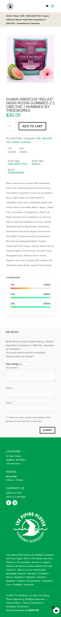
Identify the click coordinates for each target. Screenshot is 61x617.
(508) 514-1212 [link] (14, 487)
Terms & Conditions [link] (32, 597)
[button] (52, 8)
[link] (10, 6)
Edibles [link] (16, 142)
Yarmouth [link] (28, 579)
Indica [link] (36, 164)
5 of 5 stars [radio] (22, 367)
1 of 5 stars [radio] (7, 367)
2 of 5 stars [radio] (11, 367)
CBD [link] (22, 15)
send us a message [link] (15, 491)
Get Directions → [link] (14, 458)
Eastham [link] (49, 549)
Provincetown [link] (23, 556)
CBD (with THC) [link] (33, 15)
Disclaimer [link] (11, 601)
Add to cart (32, 126)
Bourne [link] (22, 568)
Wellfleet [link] (39, 549)
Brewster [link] (32, 568)
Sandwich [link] (47, 575)
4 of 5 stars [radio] (18, 367)
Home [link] (9, 15)
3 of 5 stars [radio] (14, 367)
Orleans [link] (10, 556)
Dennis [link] (9, 571)
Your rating (12, 363)
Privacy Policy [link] (13, 597)
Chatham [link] (43, 568)
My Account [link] (22, 601)
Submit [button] (47, 424)
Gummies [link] (26, 142)
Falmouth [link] (30, 571)
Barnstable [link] (11, 568)
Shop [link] (16, 15)
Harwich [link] (41, 571)
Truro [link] (13, 553)
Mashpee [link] (10, 575)
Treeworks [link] (16, 172)
